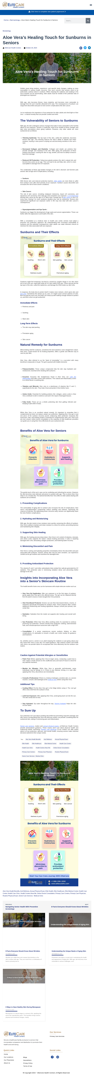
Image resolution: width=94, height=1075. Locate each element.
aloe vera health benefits (33, 739)
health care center (65, 743)
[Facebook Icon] (52, 1057)
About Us (7, 1063)
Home (6, 20)
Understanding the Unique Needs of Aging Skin (69, 951)
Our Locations (8, 1057)
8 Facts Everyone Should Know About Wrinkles (23, 951)
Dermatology (15, 20)
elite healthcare (36, 743)
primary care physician (45, 752)
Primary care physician (49, 729)
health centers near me (43, 747)
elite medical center (50, 743)
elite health (25, 743)
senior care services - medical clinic (33, 756)
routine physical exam (61, 752)
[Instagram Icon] (57, 1057)
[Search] (88, 20)
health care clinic (27, 747)
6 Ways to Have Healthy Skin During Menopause (23, 1007)
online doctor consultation (61, 747)
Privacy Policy (27, 1063)
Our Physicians (9, 1060)
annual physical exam (61, 739)
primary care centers (28, 752)
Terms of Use (27, 1066)
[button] (91, 5)
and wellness (48, 739)
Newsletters (27, 1060)
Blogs (25, 1057)
